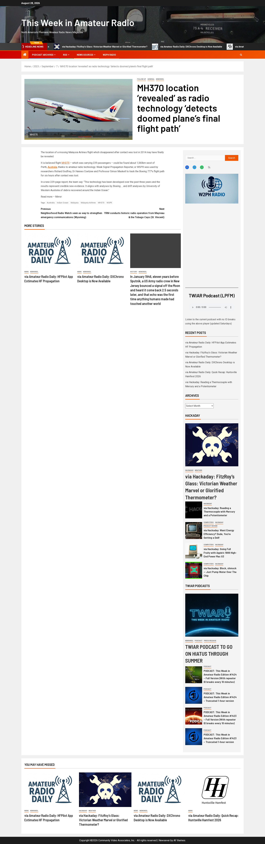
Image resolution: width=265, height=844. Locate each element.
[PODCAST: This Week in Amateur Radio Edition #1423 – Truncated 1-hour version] (193, 736)
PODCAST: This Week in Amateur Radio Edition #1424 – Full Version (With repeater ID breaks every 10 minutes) (220, 676)
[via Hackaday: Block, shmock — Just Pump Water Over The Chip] (193, 570)
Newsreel (160, 79)
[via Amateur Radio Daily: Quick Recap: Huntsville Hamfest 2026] (214, 789)
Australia (52, 167)
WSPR (109, 203)
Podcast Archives (42, 55)
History (133, 272)
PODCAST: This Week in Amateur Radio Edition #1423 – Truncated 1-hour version (220, 738)
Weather (198, 470)
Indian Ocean (62, 203)
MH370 (65, 162)
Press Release (210, 641)
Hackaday (189, 470)
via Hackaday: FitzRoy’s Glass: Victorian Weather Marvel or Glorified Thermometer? (78, 46)
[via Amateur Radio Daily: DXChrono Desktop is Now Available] (102, 250)
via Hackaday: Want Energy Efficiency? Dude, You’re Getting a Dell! (219, 534)
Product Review (210, 526)
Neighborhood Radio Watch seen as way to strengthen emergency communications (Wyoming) (71, 213)
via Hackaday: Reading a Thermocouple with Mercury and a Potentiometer (219, 511)
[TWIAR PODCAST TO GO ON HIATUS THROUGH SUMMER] (211, 615)
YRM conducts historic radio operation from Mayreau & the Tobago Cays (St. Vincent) (134, 213)
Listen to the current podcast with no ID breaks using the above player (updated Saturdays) (210, 321)
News (26, 272)
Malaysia (75, 203)
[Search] (241, 55)
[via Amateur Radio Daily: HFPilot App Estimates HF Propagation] (49, 250)
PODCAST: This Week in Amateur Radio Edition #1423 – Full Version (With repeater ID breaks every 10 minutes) (220, 717)
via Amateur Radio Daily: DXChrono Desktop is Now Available (164, 46)
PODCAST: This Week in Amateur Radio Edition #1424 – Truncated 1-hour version (220, 697)
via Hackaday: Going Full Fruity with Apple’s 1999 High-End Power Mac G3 (220, 552)
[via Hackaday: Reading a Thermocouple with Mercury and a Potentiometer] (193, 509)
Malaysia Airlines (88, 203)
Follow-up (141, 79)
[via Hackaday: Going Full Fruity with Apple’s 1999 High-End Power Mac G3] (193, 551)
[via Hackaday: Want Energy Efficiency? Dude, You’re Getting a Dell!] (193, 530)
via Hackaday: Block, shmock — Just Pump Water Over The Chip (220, 571)
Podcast (198, 641)
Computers (209, 522)
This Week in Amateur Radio (77, 22)
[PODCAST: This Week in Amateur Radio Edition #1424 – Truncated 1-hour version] (193, 695)
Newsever (164, 840)
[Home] (25, 55)
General (151, 79)
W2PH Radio (109, 55)
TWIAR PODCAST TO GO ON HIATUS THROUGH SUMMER (208, 654)
